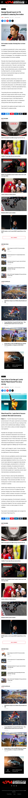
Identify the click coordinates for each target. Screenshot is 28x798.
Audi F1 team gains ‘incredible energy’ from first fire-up (13, 137)
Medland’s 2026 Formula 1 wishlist (8, 212)
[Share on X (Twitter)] (5, 21)
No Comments (18, 17)
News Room (7, 17)
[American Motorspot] (14, 2)
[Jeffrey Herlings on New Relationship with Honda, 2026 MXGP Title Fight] (3, 269)
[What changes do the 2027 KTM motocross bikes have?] (3, 249)
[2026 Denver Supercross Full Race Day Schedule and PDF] (14, 292)
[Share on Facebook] (2, 21)
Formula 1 (3, 376)
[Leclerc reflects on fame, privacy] (14, 185)
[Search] (26, 2)
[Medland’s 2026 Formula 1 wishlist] (14, 204)
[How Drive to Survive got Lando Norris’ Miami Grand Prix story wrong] (14, 402)
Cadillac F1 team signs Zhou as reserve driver (11, 156)
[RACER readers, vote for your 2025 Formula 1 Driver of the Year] (14, 222)
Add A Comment (14, 237)
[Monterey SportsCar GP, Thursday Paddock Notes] (3, 256)
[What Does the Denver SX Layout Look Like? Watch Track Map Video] (3, 262)
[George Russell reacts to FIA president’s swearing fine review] (14, 32)
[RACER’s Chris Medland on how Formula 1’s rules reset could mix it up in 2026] (14, 166)
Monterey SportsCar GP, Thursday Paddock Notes (16, 254)
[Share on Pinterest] (7, 21)
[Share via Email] (12, 21)
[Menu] (2, 2)
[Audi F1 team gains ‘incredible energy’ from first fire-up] (14, 129)
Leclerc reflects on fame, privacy (8, 194)
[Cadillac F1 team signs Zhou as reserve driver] (14, 147)
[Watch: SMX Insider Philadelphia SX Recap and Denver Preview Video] (3, 275)
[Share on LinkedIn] (10, 21)
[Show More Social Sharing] (15, 21)
